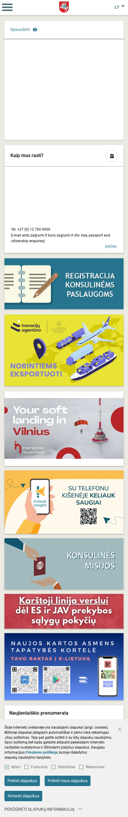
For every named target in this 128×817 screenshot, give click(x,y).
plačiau (111, 246)
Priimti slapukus (22, 780)
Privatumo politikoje (41, 752)
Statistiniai (66, 767)
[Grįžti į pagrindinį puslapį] (64, 6)
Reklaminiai (95, 767)
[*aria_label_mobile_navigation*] (7, 7)
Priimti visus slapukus (68, 780)
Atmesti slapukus (23, 795)
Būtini (16, 767)
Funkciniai (39, 767)
